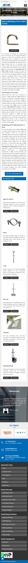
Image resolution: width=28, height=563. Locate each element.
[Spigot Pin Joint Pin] (14, 189)
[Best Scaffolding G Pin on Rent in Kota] (14, 37)
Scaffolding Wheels (8, 366)
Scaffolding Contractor (8, 503)
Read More (6, 211)
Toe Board (6, 332)
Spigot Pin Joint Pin (8, 199)
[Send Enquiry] (2, 558)
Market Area (5, 485)
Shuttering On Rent (7, 496)
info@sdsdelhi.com (11, 448)
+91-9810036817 (5, 1)
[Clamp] (14, 222)
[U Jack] (14, 256)
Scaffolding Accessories (8, 524)
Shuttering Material (7, 528)
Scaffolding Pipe (6, 521)
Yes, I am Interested (14, 174)
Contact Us (5, 482)
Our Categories (6, 475)
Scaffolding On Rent (7, 493)
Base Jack (5, 299)
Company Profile (6, 471)
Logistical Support (7, 510)
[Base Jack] (14, 289)
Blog (3, 478)
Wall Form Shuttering (7, 531)
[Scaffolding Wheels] (14, 356)
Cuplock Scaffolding (7, 517)
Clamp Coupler (6, 534)
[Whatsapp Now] (2, 555)
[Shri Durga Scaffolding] (6, 5)
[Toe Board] (14, 322)
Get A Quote (14, 50)
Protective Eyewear (7, 549)
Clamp (5, 232)
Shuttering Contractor (7, 506)
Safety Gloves (6, 545)
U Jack (4, 266)
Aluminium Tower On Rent (8, 499)
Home (4, 468)
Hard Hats (5, 542)
